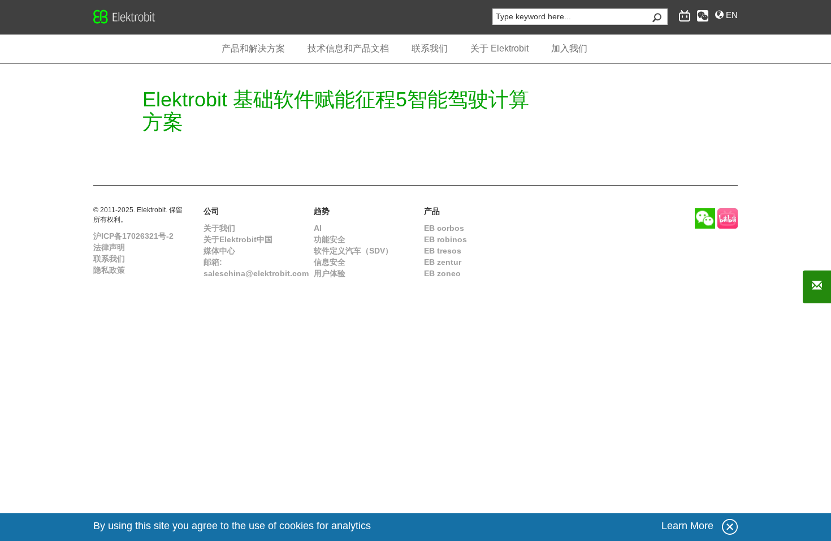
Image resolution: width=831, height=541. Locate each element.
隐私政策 (109, 269)
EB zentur (442, 262)
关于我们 (219, 228)
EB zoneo (442, 273)
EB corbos (444, 228)
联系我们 (109, 258)
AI (318, 228)
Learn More (687, 525)
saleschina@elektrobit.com (256, 273)
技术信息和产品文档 (348, 48)
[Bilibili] (727, 217)
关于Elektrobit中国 (238, 239)
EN (731, 15)
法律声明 (109, 247)
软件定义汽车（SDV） (353, 250)
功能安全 (329, 239)
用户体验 (329, 273)
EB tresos (442, 250)
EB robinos (445, 239)
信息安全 (329, 262)
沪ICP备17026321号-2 (133, 236)
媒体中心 (219, 250)
